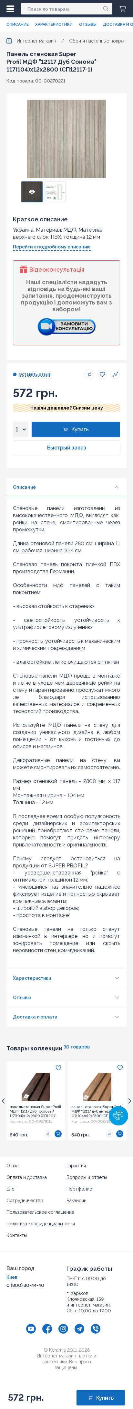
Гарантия (76, 1165)
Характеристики (54, 24)
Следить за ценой (115, 374)
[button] (118, 1115)
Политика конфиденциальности (40, 1223)
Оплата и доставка (26, 1177)
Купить (80, 429)
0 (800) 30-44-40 (25, 1285)
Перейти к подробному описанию (52, 246)
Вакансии (76, 1200)
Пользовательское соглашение (40, 1212)
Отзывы (88, 24)
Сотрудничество (24, 1200)
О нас (12, 1165)
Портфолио (79, 1189)
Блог (11, 1189)
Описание (17, 24)
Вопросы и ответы (86, 1177)
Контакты (16, 1235)
